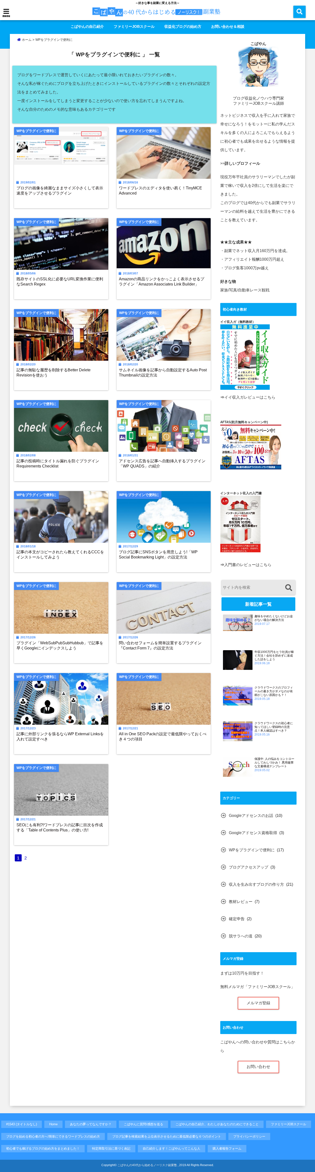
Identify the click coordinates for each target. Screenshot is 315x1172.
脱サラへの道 (240, 936)
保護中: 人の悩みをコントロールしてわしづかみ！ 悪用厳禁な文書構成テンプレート (274, 762)
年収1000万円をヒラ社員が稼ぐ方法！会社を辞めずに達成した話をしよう (274, 655)
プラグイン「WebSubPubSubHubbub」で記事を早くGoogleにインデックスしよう (59, 645)
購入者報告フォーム (227, 1148)
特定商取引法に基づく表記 (111, 1148)
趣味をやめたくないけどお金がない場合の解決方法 (273, 618)
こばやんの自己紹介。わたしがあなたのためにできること (217, 1124)
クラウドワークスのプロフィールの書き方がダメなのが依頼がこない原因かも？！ (273, 691)
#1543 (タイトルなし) (21, 1124)
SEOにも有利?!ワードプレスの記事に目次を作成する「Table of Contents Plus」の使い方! (59, 827)
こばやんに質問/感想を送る (143, 1124)
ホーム (26, 40)
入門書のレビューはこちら (247, 565)
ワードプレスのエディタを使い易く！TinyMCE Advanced (160, 190)
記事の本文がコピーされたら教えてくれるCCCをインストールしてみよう (60, 554)
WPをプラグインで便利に (252, 850)
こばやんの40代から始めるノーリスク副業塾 (147, 1165)
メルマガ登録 (258, 1003)
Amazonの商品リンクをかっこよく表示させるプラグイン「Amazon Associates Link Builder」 (161, 281)
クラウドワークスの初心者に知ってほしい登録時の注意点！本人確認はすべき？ (273, 727)
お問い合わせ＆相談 (227, 26)
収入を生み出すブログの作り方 (256, 884)
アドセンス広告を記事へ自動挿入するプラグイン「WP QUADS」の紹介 (162, 463)
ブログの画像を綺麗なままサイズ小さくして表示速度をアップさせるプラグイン (59, 190)
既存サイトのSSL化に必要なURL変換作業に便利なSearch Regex (59, 281)
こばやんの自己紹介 (87, 26)
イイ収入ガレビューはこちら (249, 397)
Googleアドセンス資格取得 (253, 833)
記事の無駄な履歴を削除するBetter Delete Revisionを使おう (53, 372)
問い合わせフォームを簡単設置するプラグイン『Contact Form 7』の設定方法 (160, 645)
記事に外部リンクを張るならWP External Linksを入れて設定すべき (60, 736)
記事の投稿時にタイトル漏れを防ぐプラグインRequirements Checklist (57, 463)
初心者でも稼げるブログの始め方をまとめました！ (43, 1148)
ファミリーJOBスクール (134, 26)
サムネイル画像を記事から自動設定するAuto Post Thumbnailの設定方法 (163, 372)
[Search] (288, 588)
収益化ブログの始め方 (182, 26)
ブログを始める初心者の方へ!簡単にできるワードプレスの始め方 (53, 1136)
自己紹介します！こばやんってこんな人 (171, 1148)
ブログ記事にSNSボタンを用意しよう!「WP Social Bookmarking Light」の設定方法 (158, 554)
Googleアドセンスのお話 (251, 815)
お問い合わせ (258, 1067)
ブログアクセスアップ (248, 867)
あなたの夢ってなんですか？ (90, 1124)
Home (53, 1124)
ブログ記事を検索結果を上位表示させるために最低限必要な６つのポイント (166, 1136)
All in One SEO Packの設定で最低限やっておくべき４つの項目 (162, 736)
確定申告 (237, 919)
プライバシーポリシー (249, 1136)
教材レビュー (240, 902)
